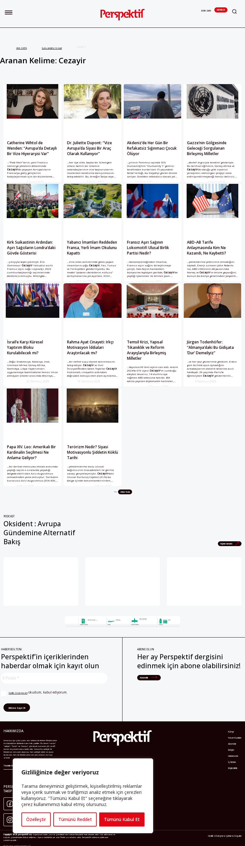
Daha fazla (125, 491)
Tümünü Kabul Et (122, 819)
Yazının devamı (11, 765)
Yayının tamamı (226, 543)
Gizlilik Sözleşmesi (216, 835)
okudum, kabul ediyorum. (38, 692)
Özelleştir (36, 819)
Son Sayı (206, 10)
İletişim (231, 749)
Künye (231, 731)
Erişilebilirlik (232, 768)
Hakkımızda (233, 756)
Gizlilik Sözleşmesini (18, 693)
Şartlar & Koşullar (233, 835)
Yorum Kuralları (234, 737)
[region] (83, 795)
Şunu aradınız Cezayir (52, 48)
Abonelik (221, 9)
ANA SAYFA (21, 48)
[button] (9, 12)
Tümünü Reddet (75, 819)
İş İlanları (232, 762)
